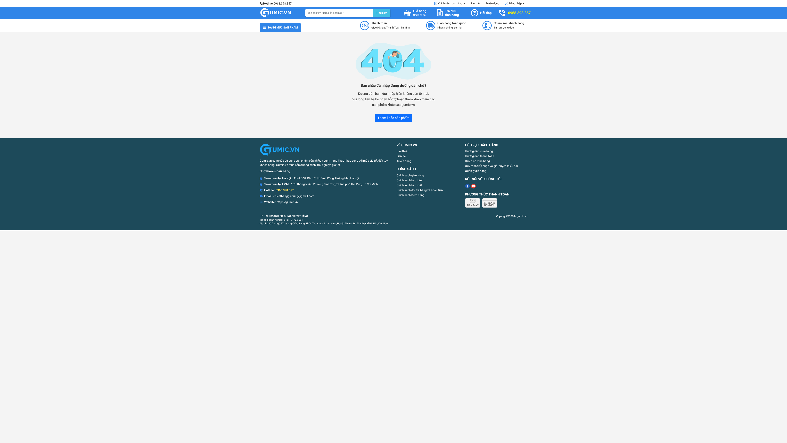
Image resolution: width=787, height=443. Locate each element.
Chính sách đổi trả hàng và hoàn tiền (420, 190)
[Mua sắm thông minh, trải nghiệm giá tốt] (275, 13)
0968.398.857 (283, 3)
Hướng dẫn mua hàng (479, 151)
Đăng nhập (515, 3)
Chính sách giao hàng (410, 175)
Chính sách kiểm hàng (410, 195)
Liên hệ (475, 3)
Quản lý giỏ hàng (475, 170)
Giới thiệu (402, 151)
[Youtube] (473, 186)
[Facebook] (467, 186)
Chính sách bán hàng (450, 3)
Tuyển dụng (492, 3)
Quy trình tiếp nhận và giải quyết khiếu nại (491, 166)
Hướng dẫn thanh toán (479, 156)
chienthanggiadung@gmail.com (293, 196)
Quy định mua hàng (477, 161)
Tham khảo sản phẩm (393, 118)
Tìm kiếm (381, 12)
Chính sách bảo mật (409, 185)
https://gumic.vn (287, 202)
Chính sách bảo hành (410, 180)
